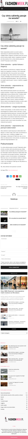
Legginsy (3, 403)
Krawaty (2, 409)
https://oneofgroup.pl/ (13, 170)
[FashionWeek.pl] (14, 3)
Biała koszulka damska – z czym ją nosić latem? (17, 315)
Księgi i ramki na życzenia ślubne (8, 407)
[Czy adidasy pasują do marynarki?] (4, 213)
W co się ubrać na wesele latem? (17, 218)
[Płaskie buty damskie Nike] (4, 371)
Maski (2, 399)
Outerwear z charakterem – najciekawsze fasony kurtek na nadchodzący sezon (17, 322)
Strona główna (3, 12)
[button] (26, 9)
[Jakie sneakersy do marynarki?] (4, 226)
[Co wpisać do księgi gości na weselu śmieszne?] (4, 384)
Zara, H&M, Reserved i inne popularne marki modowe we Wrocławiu (12, 292)
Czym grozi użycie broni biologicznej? (6, 187)
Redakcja (14, 199)
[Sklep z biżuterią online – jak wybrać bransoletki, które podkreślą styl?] (4, 310)
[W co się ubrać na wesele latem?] (4, 219)
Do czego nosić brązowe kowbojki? (21, 187)
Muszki (2, 397)
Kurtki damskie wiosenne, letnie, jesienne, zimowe (12, 395)
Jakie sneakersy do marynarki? (18, 224)
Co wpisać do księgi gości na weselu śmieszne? (16, 383)
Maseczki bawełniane (5, 393)
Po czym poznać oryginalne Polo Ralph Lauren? (16, 376)
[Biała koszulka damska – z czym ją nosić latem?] (4, 317)
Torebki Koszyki (4, 401)
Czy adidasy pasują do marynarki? (18, 211)
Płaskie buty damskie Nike (14, 369)
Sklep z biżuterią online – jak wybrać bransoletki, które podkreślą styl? (16, 309)
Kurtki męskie (4, 405)
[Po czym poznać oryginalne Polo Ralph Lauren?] (4, 377)
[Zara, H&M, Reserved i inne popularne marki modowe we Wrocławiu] (14, 282)
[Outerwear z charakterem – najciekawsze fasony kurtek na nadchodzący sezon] (4, 323)
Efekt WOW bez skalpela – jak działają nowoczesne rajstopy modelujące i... (16, 302)
